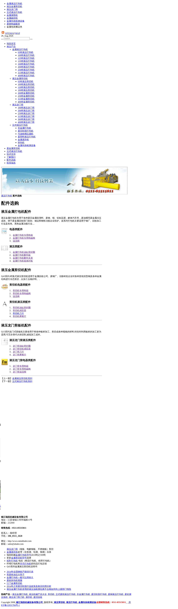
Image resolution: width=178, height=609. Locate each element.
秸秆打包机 (12, 561)
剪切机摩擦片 (19, 316)
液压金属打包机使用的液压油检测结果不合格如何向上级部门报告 (39, 589)
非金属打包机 (83, 594)
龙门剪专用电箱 (20, 366)
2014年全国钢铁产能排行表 (20, 571)
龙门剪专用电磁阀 (22, 369)
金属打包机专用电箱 (23, 235)
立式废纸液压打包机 (66, 594)
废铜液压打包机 (115, 594)
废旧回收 (37, 597)
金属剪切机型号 (19, 558)
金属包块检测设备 (87, 602)
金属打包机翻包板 (22, 255)
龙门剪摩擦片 (19, 354)
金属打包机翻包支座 (23, 258)
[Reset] (31, 39)
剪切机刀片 (18, 313)
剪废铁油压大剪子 (15, 574)
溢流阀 (16, 241)
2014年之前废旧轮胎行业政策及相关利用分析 (29, 586)
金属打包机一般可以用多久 (20, 577)
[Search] (2, 39)
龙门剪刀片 (18, 352)
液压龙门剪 (12, 549)
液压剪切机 (59, 602)
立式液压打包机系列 (22, 381)
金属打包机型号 (23, 555)
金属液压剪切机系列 (22, 378)
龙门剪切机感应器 (22, 349)
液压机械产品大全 (38, 594)
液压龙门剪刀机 (16, 597)
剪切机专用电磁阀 (22, 293)
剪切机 (51, 594)
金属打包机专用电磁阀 (24, 238)
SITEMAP (10, 33)
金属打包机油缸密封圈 (24, 252)
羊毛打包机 (25, 563)
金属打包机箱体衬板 (23, 261)
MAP (17, 33)
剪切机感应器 (19, 310)
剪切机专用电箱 (20, 290)
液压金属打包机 (20, 594)
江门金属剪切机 (14, 583)
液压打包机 (6, 196)
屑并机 (29, 597)
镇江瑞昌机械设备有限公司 (29, 602)
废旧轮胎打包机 (99, 594)
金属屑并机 (12, 552)
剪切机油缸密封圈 (22, 307)
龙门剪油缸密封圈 (22, 346)
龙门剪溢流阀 (19, 372)
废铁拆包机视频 (14, 580)
